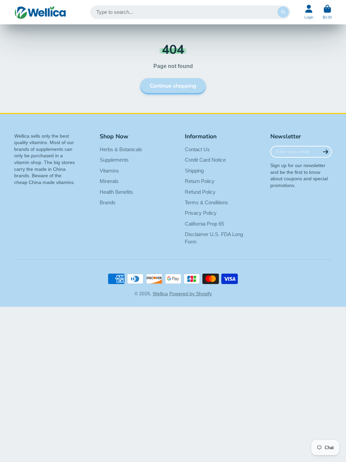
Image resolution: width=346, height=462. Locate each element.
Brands (108, 202)
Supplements (114, 160)
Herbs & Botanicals (121, 149)
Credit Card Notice (205, 160)
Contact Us (197, 149)
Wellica (160, 293)
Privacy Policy (201, 213)
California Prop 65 (204, 224)
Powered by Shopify (190, 293)
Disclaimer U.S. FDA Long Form (214, 238)
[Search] (283, 12)
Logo (40, 12)
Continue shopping (173, 86)
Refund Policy (200, 192)
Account (308, 12)
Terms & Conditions (206, 202)
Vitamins (109, 171)
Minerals (109, 181)
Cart (327, 12)
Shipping (194, 171)
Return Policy (200, 181)
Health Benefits (116, 192)
